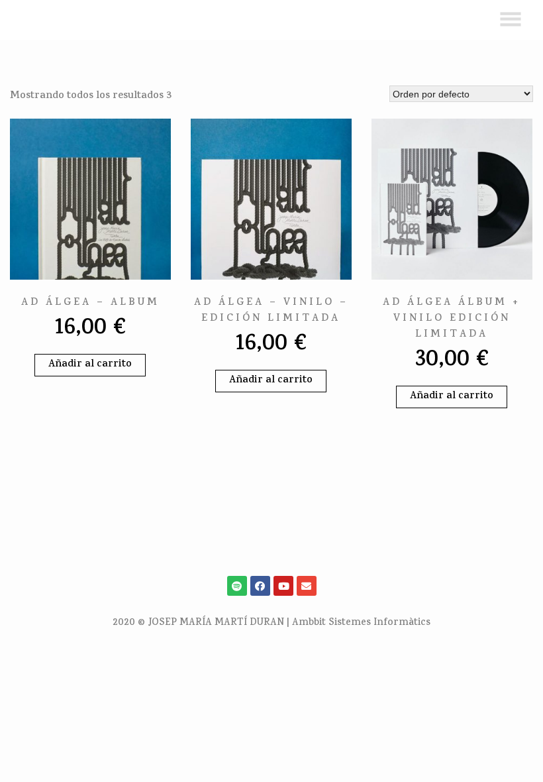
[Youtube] (283, 586)
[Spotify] (237, 586)
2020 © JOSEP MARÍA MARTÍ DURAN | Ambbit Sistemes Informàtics (271, 623)
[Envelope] (307, 586)
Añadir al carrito (90, 365)
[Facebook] (260, 586)
